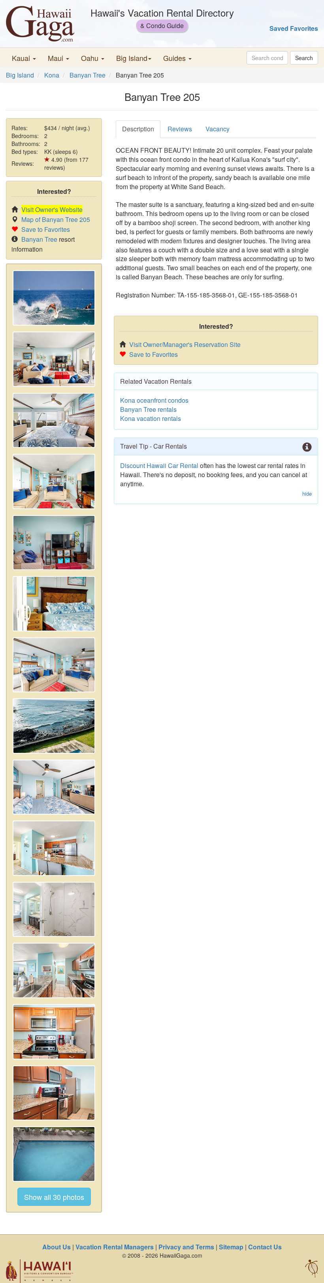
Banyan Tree (87, 75)
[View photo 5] (54, 542)
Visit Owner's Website (52, 209)
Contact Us (265, 1246)
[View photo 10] (54, 848)
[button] (24, 58)
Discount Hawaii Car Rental (159, 465)
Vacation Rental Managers (114, 1246)
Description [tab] (138, 128)
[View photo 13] (54, 1031)
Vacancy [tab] (217, 128)
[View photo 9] (54, 787)
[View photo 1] (54, 298)
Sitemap (231, 1246)
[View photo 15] (54, 1154)
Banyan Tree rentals (148, 409)
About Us (56, 1246)
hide (307, 493)
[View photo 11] (54, 909)
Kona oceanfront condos (154, 400)
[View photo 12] (54, 970)
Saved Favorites (293, 28)
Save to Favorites (45, 229)
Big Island (20, 75)
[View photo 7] (54, 665)
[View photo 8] (54, 726)
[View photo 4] (54, 481)
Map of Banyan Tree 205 (55, 219)
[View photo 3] (54, 420)
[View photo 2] (54, 359)
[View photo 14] (54, 1093)
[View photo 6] (54, 603)
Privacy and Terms (186, 1246)
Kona (51, 75)
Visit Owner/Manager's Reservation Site (185, 344)
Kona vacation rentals (150, 418)
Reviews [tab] (180, 128)
